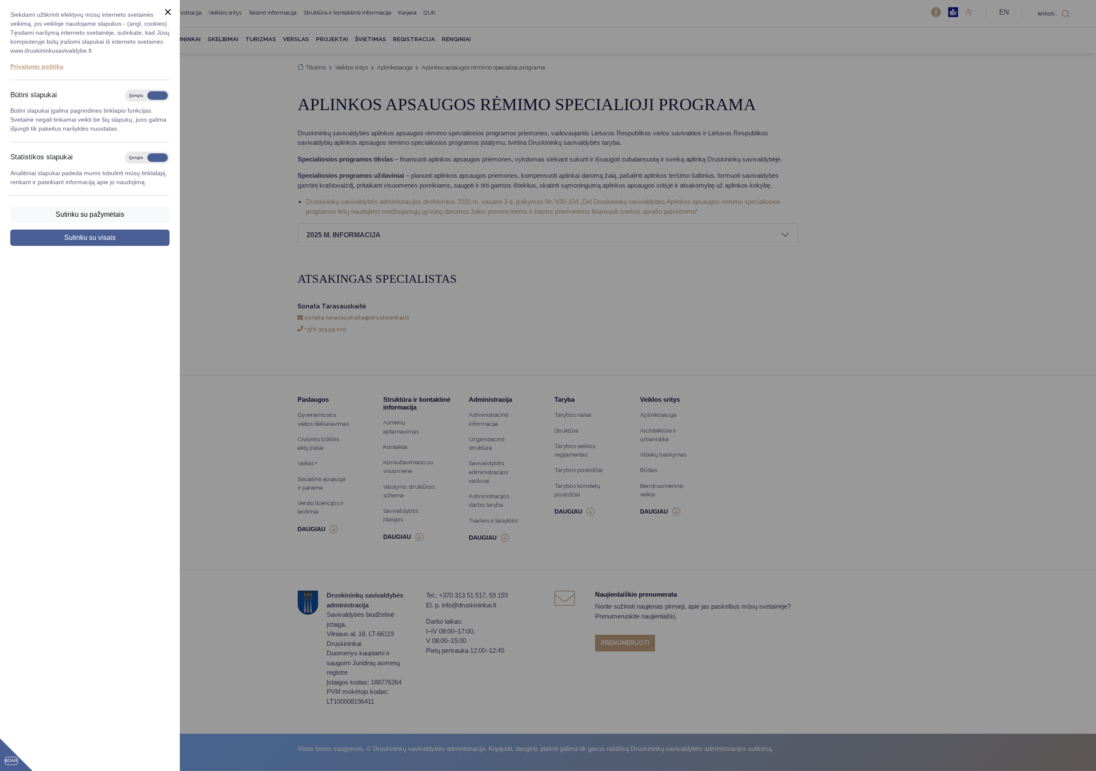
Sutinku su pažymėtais (90, 214)
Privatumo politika (36, 66)
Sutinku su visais (90, 237)
